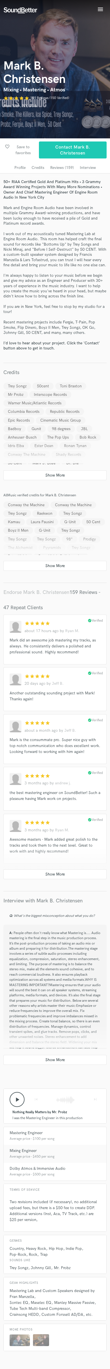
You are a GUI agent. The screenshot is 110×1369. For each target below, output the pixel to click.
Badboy (14, 428)
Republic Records (65, 411)
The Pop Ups (58, 437)
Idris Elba (16, 445)
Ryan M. (72, 630)
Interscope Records (50, 394)
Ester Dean (43, 445)
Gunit (36, 428)
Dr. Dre (72, 463)
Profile (20, 167)
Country (16, 1248)
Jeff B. (57, 683)
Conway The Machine (26, 454)
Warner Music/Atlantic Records (34, 403)
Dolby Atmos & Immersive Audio (37, 1168)
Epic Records (19, 420)
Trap (44, 1254)
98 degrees (61, 428)
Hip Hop (56, 1248)
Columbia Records (23, 411)
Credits (38, 167)
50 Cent (15, 463)
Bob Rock (88, 437)
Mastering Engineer (26, 1132)
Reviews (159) (62, 167)
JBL (84, 428)
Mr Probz (15, 394)
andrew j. (63, 783)
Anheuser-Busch (22, 437)
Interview (88, 167)
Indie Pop (74, 1248)
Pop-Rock (18, 1254)
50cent (43, 386)
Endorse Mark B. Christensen (36, 592)
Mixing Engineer (23, 1150)
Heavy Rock (36, 1248)
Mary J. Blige (44, 463)
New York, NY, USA (20, 105)
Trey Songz (17, 386)
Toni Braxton (71, 386)
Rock (33, 1254)
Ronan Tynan (75, 445)
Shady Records (68, 454)
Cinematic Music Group (60, 420)
